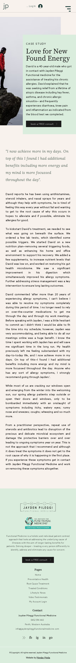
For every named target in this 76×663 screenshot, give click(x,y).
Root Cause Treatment (38, 583)
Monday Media (43, 657)
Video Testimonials (38, 597)
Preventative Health (38, 579)
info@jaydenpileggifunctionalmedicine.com (37, 629)
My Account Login (38, 601)
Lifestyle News (38, 593)
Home (38, 575)
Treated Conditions (37, 588)
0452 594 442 (37, 620)
